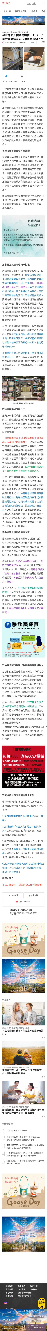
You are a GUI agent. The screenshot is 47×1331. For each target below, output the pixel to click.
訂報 (29, 3)
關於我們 (9, 1286)
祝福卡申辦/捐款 (24, 1295)
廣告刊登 (9, 1289)
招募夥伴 (9, 1292)
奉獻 (34, 3)
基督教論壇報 (20, 11)
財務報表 (9, 1295)
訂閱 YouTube (24, 901)
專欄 (43, 11)
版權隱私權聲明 (24, 1292)
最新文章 (7, 11)
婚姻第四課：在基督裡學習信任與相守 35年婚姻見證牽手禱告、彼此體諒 (23, 1111)
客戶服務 (34, 1289)
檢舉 (43, 42)
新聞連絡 (21, 1286)
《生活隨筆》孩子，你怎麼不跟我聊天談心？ (22, 1032)
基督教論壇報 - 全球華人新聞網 (6, 3)
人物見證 (33, 11)
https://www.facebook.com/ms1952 (24, 726)
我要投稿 (34, 1286)
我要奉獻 (13, 914)
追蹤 (32, 43)
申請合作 (21, 1289)
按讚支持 (34, 895)
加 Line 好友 (13, 895)
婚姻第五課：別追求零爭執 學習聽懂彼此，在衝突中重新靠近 (22, 1072)
